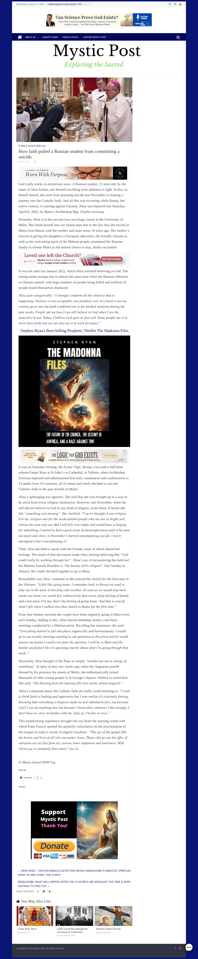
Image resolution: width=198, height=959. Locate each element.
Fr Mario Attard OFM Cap (32, 145)
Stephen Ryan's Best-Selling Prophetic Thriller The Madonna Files (74, 330)
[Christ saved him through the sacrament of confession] (74, 907)
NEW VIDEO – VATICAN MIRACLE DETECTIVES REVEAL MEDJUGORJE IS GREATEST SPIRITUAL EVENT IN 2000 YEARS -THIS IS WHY (74, 873)
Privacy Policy (71, 37)
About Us (30, 37)
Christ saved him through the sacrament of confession (72, 930)
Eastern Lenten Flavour (108, 928)
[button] (189, 949)
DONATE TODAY (50, 37)
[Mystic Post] (19, 37)
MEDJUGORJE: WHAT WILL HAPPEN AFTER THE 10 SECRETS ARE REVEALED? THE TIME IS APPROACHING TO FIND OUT (74, 884)
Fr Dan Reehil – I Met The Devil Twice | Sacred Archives (70, 5)
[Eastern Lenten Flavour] (113, 907)
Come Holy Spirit (27, 928)
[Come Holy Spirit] (35, 907)
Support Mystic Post (94, 37)
